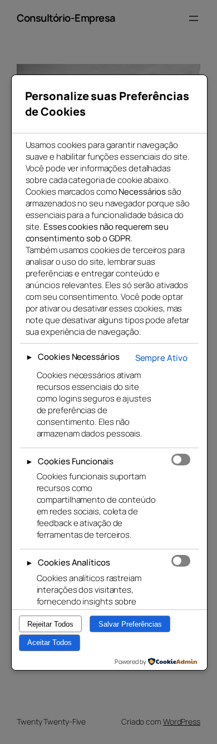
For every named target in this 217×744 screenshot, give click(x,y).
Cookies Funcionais (75, 461)
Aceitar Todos (49, 642)
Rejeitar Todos (50, 624)
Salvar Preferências (130, 624)
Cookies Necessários (78, 357)
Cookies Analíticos (74, 562)
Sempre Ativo (161, 358)
